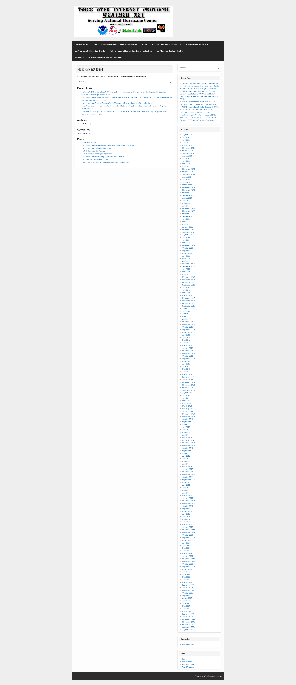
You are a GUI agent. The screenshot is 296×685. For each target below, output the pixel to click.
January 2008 (187, 587)
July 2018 (186, 287)
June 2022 (186, 219)
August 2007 (187, 598)
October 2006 (187, 624)
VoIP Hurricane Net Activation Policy (166, 44)
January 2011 (187, 498)
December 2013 (188, 414)
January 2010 (187, 527)
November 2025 (188, 148)
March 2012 (187, 466)
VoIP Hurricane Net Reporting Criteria (90, 51)
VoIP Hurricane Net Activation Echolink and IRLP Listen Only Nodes (120, 44)
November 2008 (188, 561)
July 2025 (186, 158)
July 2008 (186, 572)
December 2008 (188, 559)
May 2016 (186, 340)
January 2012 (187, 469)
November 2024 (188, 169)
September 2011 (188, 480)
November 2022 (188, 211)
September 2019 (188, 266)
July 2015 (186, 364)
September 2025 (188, 153)
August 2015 (187, 361)
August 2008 (187, 569)
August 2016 (187, 332)
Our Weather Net (82, 44)
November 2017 (188, 300)
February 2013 (188, 440)
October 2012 (187, 448)
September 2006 (188, 627)
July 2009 (186, 543)
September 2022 (188, 216)
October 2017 (187, 303)
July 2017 (186, 311)
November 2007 (188, 590)
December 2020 (188, 245)
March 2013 (187, 437)
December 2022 (188, 208)
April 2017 (186, 319)
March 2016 (187, 345)
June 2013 (186, 429)
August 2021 (187, 235)
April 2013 (186, 435)
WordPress (208, 676)
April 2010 (186, 522)
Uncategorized (188, 644)
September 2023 (188, 195)
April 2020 (186, 261)
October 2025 (187, 150)
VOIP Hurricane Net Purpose (197, 44)
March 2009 (187, 553)
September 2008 (188, 566)
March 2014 (187, 406)
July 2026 (186, 137)
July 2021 (186, 237)
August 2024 (187, 177)
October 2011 (187, 477)
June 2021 (186, 240)
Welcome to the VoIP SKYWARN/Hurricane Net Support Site (98, 58)
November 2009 (188, 532)
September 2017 (188, 306)
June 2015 (186, 366)
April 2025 (186, 166)
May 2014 (186, 401)
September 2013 (188, 422)
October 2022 (187, 214)
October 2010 (187, 506)
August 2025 (187, 156)
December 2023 (188, 187)
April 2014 (186, 403)
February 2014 (188, 408)
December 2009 (188, 530)
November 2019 (188, 264)
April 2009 (186, 551)
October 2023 (187, 193)
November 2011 (188, 474)
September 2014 (188, 390)
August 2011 (187, 482)
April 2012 (186, 464)
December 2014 (188, 382)
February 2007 (188, 614)
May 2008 (186, 577)
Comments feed (188, 664)
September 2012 (188, 451)
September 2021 (188, 232)
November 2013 (188, 416)
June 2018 (186, 290)
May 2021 (186, 243)
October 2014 (187, 387)
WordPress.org (188, 667)
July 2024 (186, 179)
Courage (218, 676)
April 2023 (186, 206)
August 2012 (187, 453)
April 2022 (186, 224)
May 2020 (186, 258)
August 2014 (187, 393)
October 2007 (187, 593)
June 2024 (186, 182)
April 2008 (186, 580)
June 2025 (186, 161)
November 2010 (188, 503)
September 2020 (188, 250)
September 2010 (188, 508)
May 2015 (186, 369)
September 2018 (188, 285)
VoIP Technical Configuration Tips (170, 51)
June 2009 (186, 545)
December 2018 (188, 277)
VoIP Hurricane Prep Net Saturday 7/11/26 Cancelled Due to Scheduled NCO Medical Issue (117, 103)
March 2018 (187, 295)
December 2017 (188, 298)
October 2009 (187, 535)
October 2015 (187, 356)
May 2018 (186, 293)
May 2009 (186, 548)
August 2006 (187, 630)
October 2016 (187, 327)
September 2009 (188, 537)
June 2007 (186, 603)
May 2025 (186, 164)
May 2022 (186, 222)
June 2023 (186, 200)
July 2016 (186, 335)
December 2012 (188, 443)
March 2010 (187, 524)
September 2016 (188, 329)
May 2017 (186, 316)
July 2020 (186, 256)
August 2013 (187, 424)
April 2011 (186, 493)
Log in (184, 659)
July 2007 (186, 601)
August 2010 (187, 511)
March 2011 (187, 495)
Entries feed (187, 662)
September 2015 (188, 358)
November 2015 (188, 353)
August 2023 (187, 198)
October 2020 (187, 248)
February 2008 (188, 585)
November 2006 (188, 622)
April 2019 (186, 274)
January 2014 (187, 411)
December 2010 (188, 501)
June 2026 (186, 140)
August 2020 (187, 253)
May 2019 (186, 272)
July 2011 (186, 485)
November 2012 (188, 445)
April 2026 (186, 143)
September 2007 (188, 595)
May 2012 (186, 461)
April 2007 (186, 609)
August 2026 (187, 135)
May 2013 (186, 432)
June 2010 (186, 516)
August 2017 (187, 308)
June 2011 (186, 487)
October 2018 (187, 282)
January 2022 (187, 227)
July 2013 (186, 427)
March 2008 (187, 582)
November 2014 (188, 385)
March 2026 (187, 145)
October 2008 (187, 564)
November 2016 (188, 324)
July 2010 (186, 514)
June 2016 (186, 337)
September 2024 (188, 174)
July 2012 (186, 456)
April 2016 (186, 343)
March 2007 (187, 611)
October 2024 (187, 171)
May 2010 (186, 519)
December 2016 (188, 322)
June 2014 (186, 398)
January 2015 (187, 379)
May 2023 (186, 203)
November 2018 (188, 279)
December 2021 (188, 229)
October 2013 (187, 419)
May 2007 (186, 606)
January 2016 (187, 348)
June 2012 (186, 458)
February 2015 (188, 377)
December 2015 (188, 351)
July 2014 (186, 395)
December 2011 (188, 472)
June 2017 (186, 314)
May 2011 (186, 490)
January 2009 (187, 556)
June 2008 (186, 574)
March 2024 (187, 185)
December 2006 (188, 619)
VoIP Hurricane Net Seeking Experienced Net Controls (131, 51)
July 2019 (186, 269)
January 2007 (187, 616)
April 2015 (186, 372)
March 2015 (187, 374)
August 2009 (187, 540)
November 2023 (188, 190)
